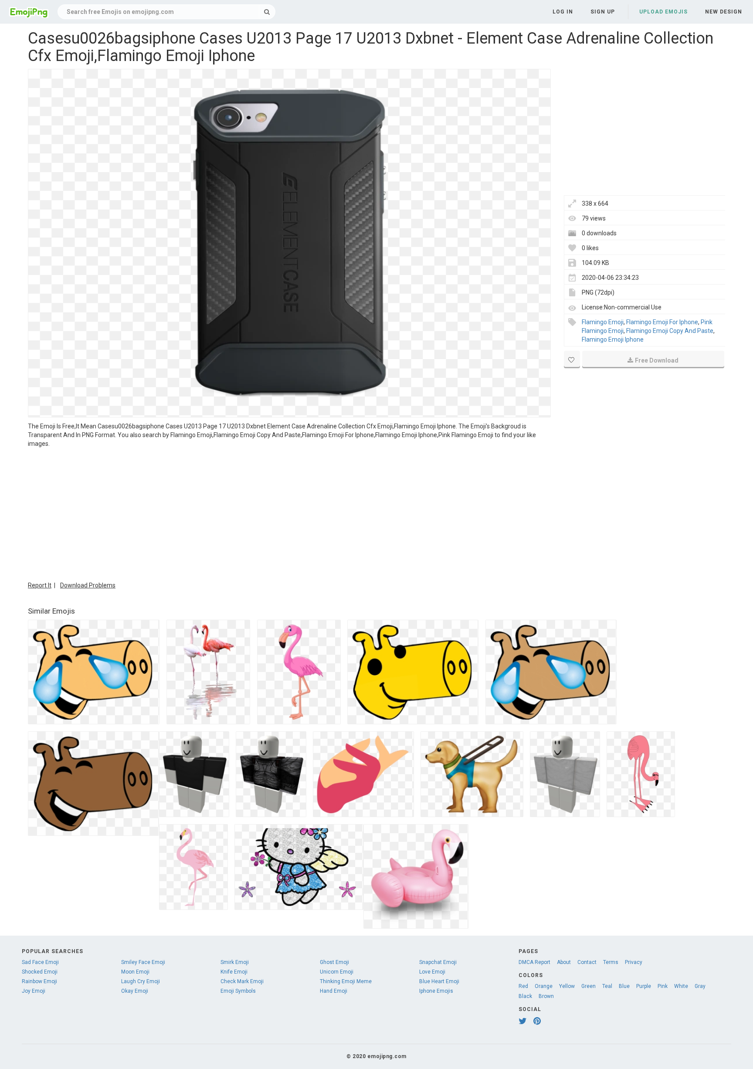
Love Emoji (432, 972)
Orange (544, 986)
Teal (607, 986)
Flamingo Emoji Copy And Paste (669, 330)
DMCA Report (534, 962)
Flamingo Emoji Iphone (613, 339)
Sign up (602, 12)
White (681, 986)
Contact (587, 962)
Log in (563, 12)
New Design (723, 12)
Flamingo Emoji (603, 322)
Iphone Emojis (436, 991)
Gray (700, 986)
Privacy (633, 962)
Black (525, 996)
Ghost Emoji (334, 962)
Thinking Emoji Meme (346, 981)
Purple (643, 986)
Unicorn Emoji (336, 972)
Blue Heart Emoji (439, 981)
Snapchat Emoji (438, 962)
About (564, 962)
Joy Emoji (33, 991)
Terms (610, 962)
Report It (39, 585)
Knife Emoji (234, 972)
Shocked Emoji (40, 972)
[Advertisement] (289, 513)
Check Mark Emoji (242, 981)
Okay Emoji (134, 991)
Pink (663, 986)
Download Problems (87, 585)
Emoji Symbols (238, 991)
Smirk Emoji (234, 962)
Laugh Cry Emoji (140, 981)
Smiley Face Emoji (143, 962)
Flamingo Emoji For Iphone (662, 322)
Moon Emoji (135, 972)
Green (588, 986)
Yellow (567, 986)
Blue (624, 986)
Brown (546, 996)
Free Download (656, 360)
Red (523, 986)
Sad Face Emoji (40, 962)
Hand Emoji (333, 991)
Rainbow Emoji (39, 981)
